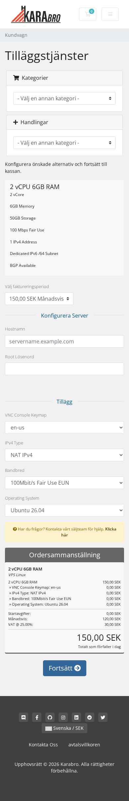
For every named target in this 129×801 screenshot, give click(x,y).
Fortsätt (61, 668)
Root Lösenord (19, 357)
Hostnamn (15, 329)
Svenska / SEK (68, 728)
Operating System (22, 498)
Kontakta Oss (43, 744)
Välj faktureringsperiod (27, 286)
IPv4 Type (14, 443)
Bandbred (14, 470)
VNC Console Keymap (26, 415)
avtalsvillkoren (84, 744)
